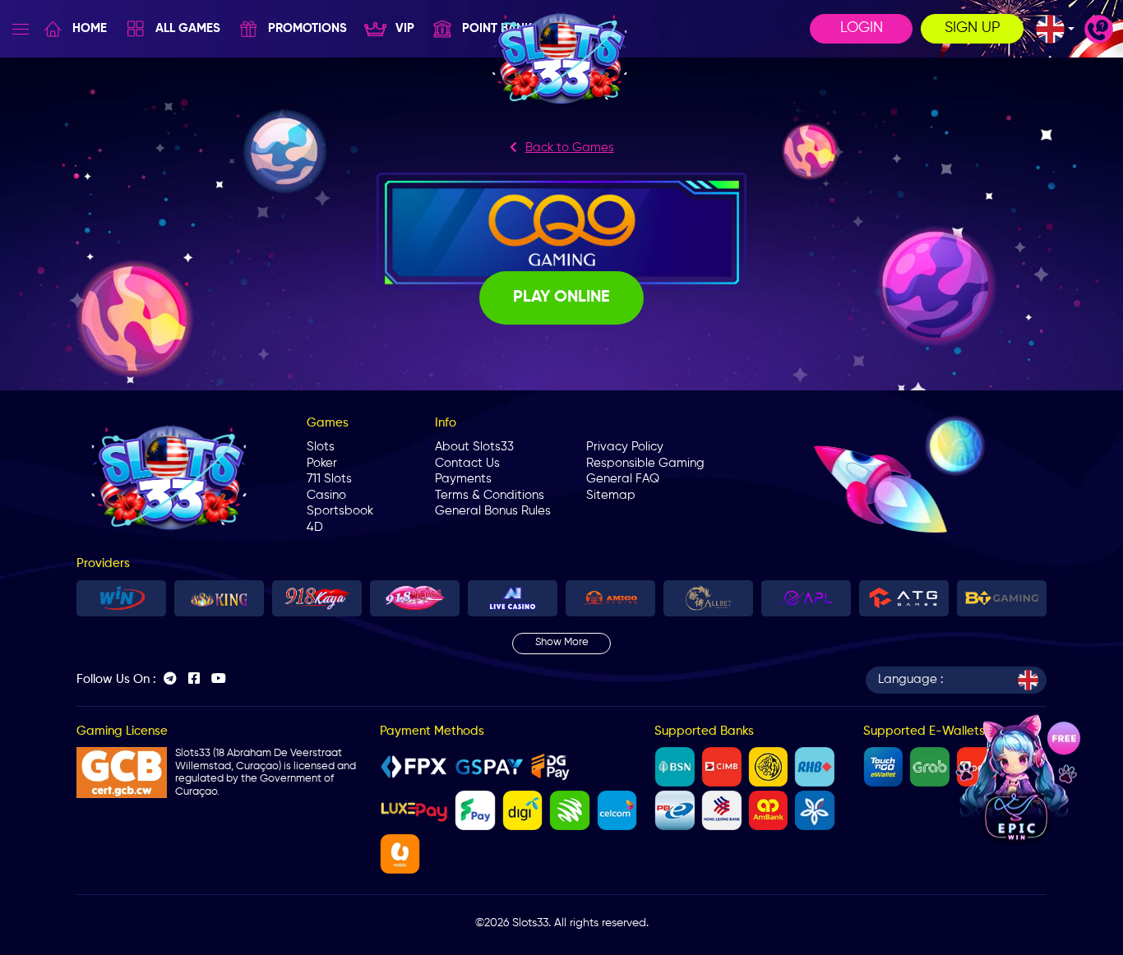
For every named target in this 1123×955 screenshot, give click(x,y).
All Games (187, 28)
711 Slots (329, 479)
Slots (321, 447)
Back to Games (569, 147)
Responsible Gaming (645, 463)
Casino (326, 495)
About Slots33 (474, 447)
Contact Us (467, 463)
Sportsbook (340, 511)
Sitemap (610, 495)
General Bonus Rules (493, 511)
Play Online (561, 297)
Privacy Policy (624, 447)
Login (861, 28)
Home (89, 28)
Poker (322, 463)
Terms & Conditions (489, 495)
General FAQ (622, 479)
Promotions (307, 28)
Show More (562, 642)
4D (315, 527)
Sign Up (973, 28)
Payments (463, 479)
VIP (404, 28)
